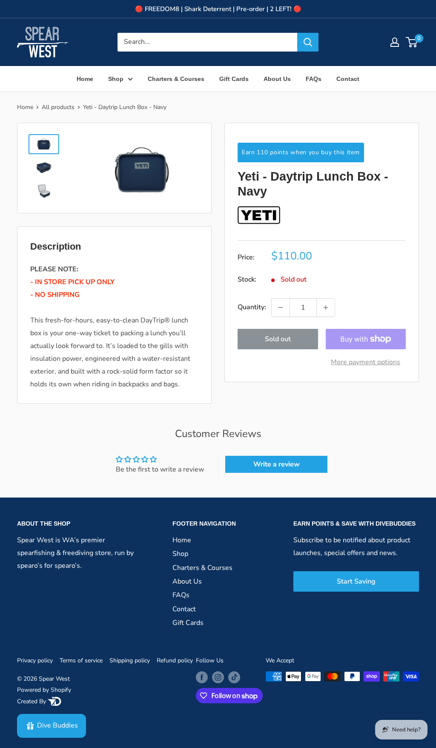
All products (58, 107)
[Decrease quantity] (281, 307)
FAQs (313, 78)
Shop (115, 78)
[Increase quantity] (326, 307)
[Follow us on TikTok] (234, 677)
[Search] (307, 42)
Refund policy (175, 660)
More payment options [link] (365, 362)
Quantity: (252, 307)
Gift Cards (234, 78)
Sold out (278, 339)
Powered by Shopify (44, 690)
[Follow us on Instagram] (218, 677)
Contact (347, 78)
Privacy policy (35, 660)
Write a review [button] (276, 464)
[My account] (394, 42)
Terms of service (81, 660)
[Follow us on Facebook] (202, 677)
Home (85, 78)
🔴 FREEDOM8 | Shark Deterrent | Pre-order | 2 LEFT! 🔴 (218, 9)
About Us (277, 78)
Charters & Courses (176, 78)
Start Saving (356, 581)
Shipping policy (129, 660)
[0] (412, 42)
